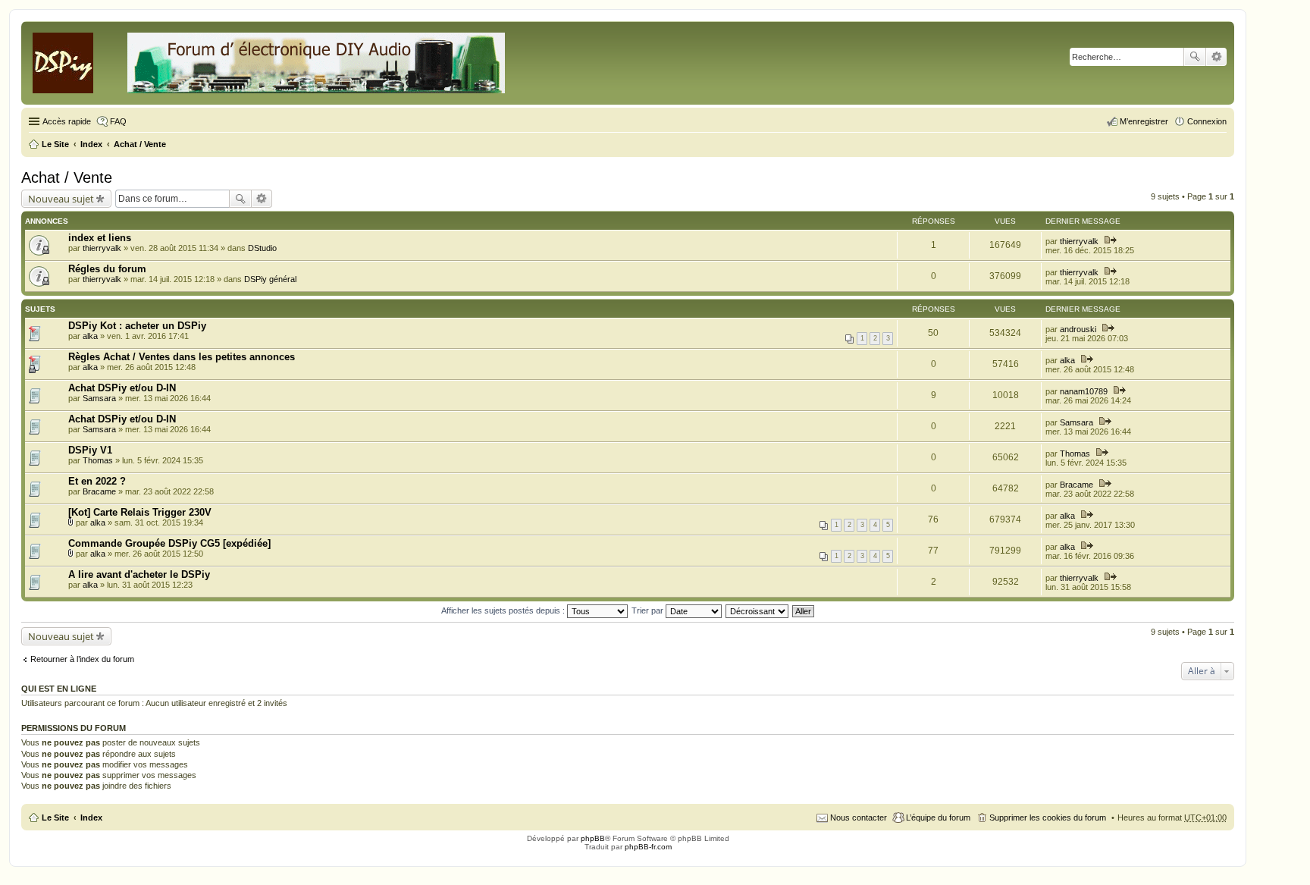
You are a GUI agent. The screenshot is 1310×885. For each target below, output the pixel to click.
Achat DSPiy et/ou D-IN (122, 388)
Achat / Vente (66, 177)
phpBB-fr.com (648, 847)
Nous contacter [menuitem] (858, 817)
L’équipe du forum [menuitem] (938, 817)
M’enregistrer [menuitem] (1144, 121)
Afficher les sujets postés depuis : (504, 610)
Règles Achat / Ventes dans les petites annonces (181, 356)
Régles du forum (107, 269)
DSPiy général (270, 279)
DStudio (262, 248)
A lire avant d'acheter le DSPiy (139, 574)
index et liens (99, 237)
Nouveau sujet (61, 199)
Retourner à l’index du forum (82, 659)
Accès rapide (66, 121)
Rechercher (1194, 57)
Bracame (99, 491)
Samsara (99, 398)
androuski (1078, 329)
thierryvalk (102, 248)
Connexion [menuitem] (1207, 121)
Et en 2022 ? (97, 481)
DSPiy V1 (90, 450)
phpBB (593, 838)
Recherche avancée (1216, 57)
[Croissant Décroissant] (758, 610)
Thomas (98, 460)
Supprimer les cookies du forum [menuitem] (1047, 817)
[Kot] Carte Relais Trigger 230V (140, 512)
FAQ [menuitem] (118, 121)
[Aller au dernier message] (1109, 241)
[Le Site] (270, 60)
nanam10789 (1084, 391)
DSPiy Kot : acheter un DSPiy (137, 325)
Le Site (55, 817)
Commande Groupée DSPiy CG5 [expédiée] (169, 543)
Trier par (648, 610)
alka (90, 336)
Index (91, 817)
